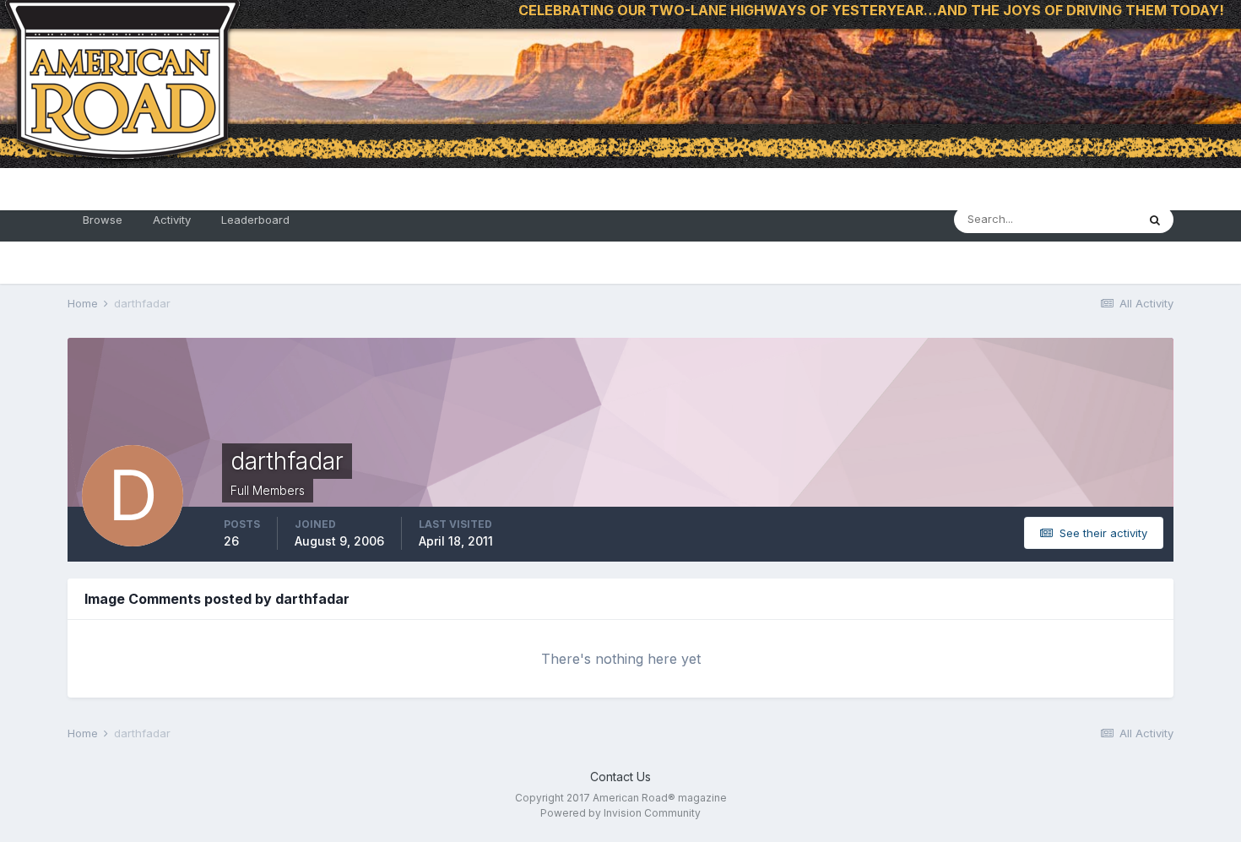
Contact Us (620, 776)
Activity (172, 219)
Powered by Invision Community (620, 813)
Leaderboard (255, 219)
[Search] (1154, 219)
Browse (102, 219)
